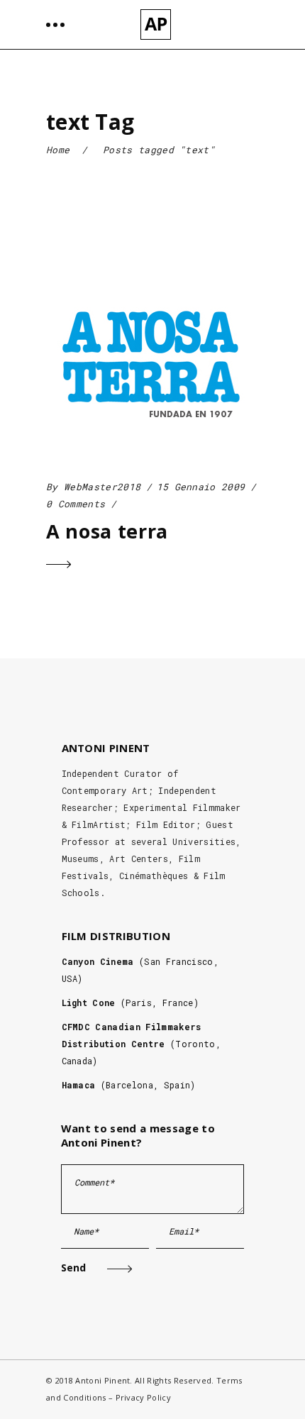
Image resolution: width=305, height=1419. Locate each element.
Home (58, 149)
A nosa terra (107, 531)
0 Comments (75, 503)
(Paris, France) (130, 1002)
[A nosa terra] (150, 360)
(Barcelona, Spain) (129, 1085)
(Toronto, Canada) (141, 1043)
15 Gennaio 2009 (201, 486)
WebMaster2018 (102, 486)
